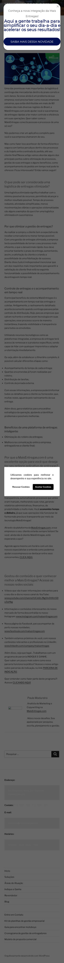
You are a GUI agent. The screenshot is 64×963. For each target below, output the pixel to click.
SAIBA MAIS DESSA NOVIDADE (32, 41)
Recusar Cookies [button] (21, 487)
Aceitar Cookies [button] (43, 487)
